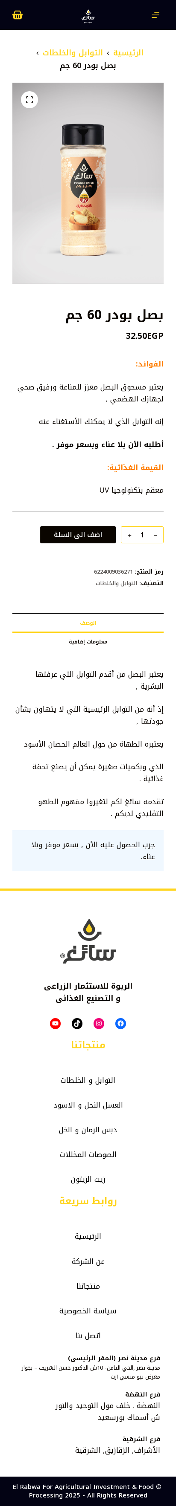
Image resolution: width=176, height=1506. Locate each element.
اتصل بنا (88, 1335)
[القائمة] (155, 15)
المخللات (73, 1154)
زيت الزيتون (88, 1179)
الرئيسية (88, 1236)
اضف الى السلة (80, 534)
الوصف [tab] (88, 623)
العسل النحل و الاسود (88, 1105)
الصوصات (103, 1154)
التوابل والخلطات (117, 583)
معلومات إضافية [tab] (88, 641)
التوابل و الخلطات (88, 1080)
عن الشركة (88, 1261)
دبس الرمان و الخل (88, 1130)
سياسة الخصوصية (88, 1311)
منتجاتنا (88, 1286)
